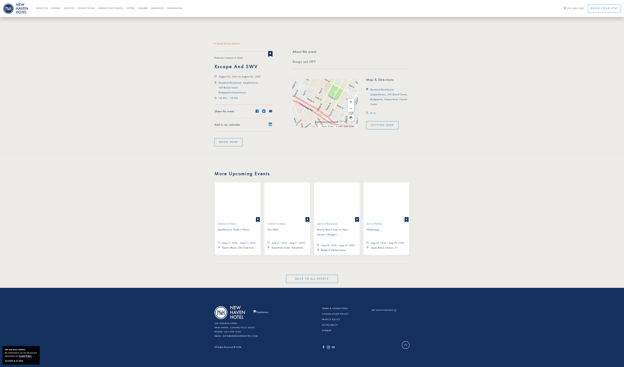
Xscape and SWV (236, 66)
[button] (228, 142)
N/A (373, 113)
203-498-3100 (575, 8)
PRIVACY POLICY (331, 319)
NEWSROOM (174, 8)
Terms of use (328, 126)
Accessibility (330, 325)
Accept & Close (14, 361)
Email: (218, 336)
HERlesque (373, 230)
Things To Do (86, 8)
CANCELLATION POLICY (335, 314)
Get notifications (382, 310)
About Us (42, 8)
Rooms (56, 8)
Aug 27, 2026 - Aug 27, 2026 (239, 242)
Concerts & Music (227, 224)
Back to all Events (228, 44)
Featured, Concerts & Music (228, 58)
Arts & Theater (374, 224)
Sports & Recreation (327, 224)
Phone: (218, 332)
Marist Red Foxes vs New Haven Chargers (332, 232)
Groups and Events (110, 8)
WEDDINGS (157, 8)
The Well (272, 230)
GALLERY (143, 8)
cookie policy (25, 356)
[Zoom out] (351, 108)
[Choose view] (351, 117)
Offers (130, 8)
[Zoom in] (351, 102)
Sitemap (327, 330)
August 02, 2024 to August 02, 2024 (239, 76)
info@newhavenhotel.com (240, 336)
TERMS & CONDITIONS (335, 308)
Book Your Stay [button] (604, 8)
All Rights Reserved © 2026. (228, 347)
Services (69, 8)
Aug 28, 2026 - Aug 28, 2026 (338, 245)
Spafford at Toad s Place (233, 230)
